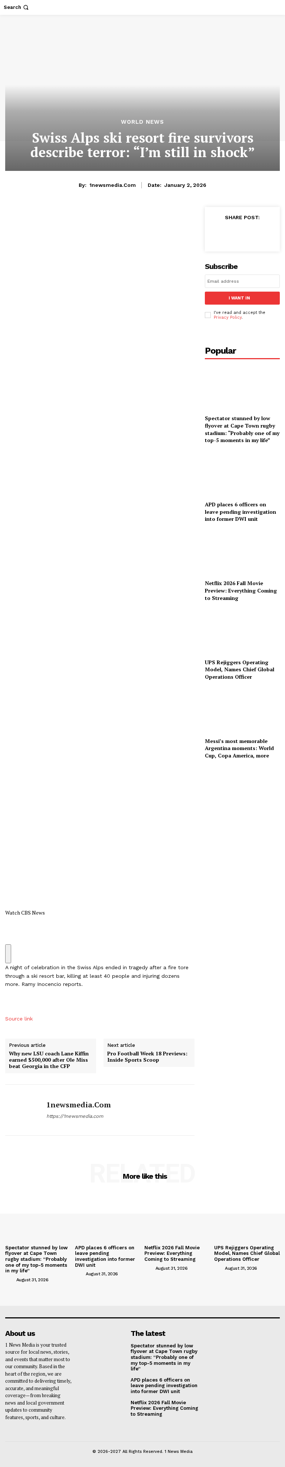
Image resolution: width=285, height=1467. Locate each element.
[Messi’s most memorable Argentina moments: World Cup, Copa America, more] (242, 710)
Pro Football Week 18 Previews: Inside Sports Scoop (147, 1057)
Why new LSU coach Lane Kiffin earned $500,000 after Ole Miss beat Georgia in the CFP (49, 1060)
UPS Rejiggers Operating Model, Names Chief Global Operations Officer (239, 669)
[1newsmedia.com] (23, 1110)
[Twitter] (234, 234)
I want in (239, 298)
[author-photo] (10, 1279)
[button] (17, 7)
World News (142, 122)
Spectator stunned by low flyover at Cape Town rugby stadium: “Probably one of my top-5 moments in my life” (242, 429)
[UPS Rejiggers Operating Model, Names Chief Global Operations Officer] (242, 631)
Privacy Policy (228, 317)
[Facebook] (217, 234)
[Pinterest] (251, 234)
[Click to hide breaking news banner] (8, 953)
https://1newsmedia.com (74, 1116)
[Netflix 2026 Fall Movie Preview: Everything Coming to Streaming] (242, 552)
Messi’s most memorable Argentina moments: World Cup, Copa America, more (239, 748)
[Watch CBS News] (99, 670)
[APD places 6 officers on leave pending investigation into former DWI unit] (242, 473)
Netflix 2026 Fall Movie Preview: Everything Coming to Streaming (241, 590)
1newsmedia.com (112, 185)
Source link (19, 1019)
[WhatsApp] (268, 234)
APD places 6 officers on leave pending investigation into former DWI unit (240, 511)
